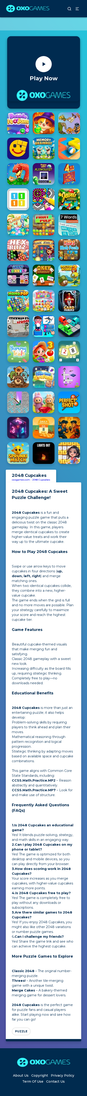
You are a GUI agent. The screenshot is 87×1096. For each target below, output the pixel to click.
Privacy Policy (62, 1075)
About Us (21, 1075)
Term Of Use (32, 1081)
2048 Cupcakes (41, 479)
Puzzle (21, 1031)
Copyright (39, 1075)
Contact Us (55, 1081)
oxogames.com (21, 479)
